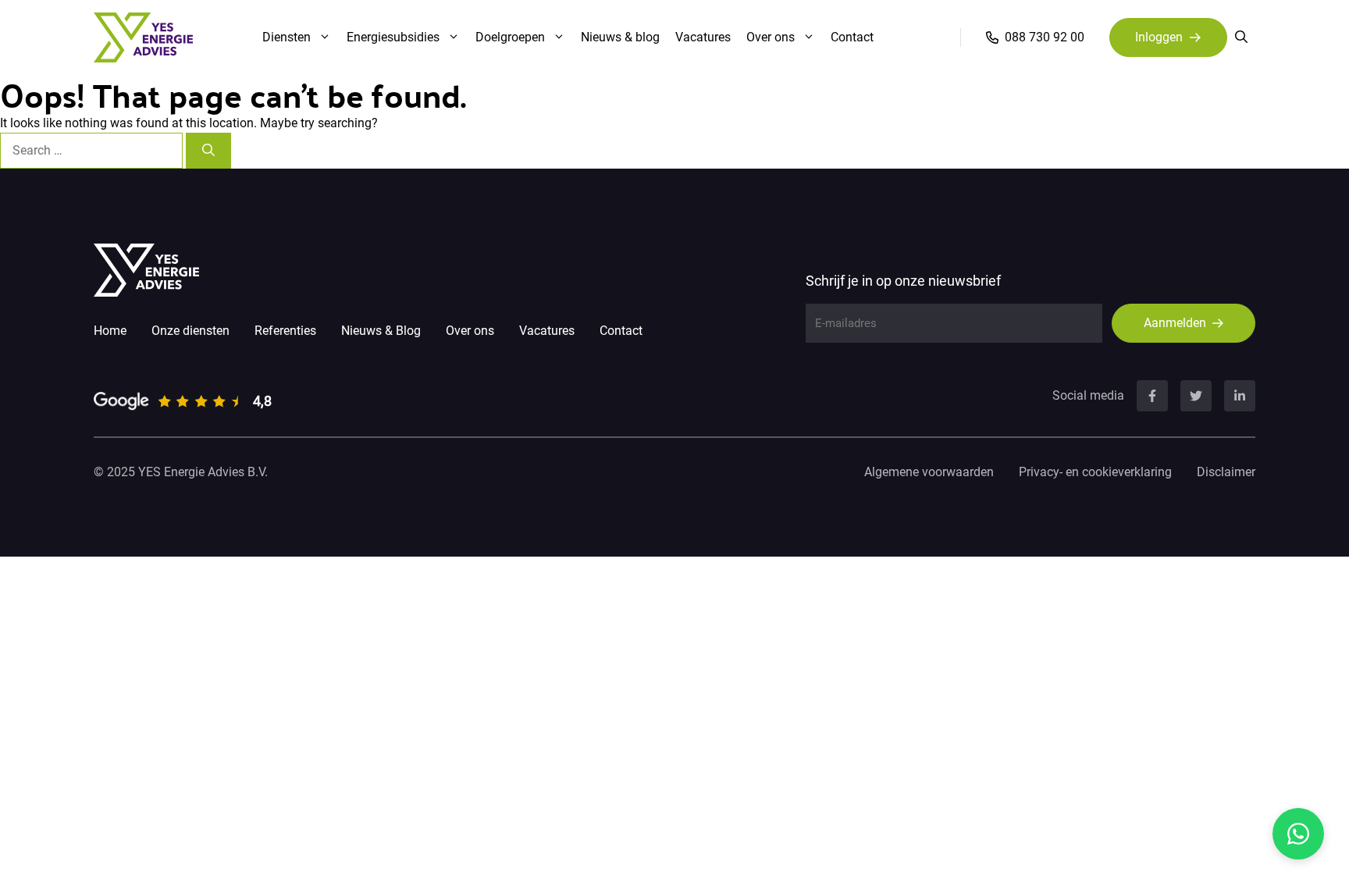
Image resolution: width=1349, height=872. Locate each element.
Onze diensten (190, 330)
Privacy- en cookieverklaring (1095, 471)
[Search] (208, 151)
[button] (1241, 37)
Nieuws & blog (620, 37)
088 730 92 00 (1044, 37)
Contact (852, 37)
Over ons (770, 37)
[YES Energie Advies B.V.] (143, 37)
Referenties (285, 330)
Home (110, 330)
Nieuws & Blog (381, 330)
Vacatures (703, 37)
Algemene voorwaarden (929, 471)
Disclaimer (1226, 471)
